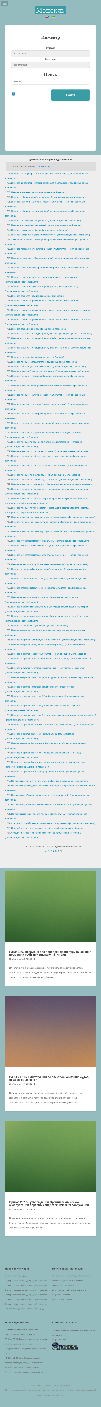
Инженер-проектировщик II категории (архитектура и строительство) (44, 286)
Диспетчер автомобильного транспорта (69, 1290)
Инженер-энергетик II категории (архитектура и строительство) (41, 724)
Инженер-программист (22, 230)
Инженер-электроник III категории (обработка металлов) (38, 588)
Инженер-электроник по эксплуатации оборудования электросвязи (44, 597)
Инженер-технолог (20, 357)
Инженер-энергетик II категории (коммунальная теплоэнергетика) (43, 734)
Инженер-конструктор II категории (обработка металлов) (38, 173)
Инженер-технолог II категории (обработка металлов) (37, 395)
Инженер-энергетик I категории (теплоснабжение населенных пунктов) (45, 706)
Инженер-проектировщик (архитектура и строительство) (38, 268)
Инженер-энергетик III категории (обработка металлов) (37, 771)
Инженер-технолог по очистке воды (28, 475)
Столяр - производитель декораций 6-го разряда (26, 1280)
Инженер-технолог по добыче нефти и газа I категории (38, 456)
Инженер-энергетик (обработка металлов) (31, 654)
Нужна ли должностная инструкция (20, 1334)
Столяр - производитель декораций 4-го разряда (26, 1290)
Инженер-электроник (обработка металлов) (32, 564)
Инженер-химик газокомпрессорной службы (32, 541)
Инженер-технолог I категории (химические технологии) (38, 385)
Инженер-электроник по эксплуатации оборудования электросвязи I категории (49, 607)
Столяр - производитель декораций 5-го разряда (26, 1285)
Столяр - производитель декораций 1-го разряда (26, 1304)
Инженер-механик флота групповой (28, 221)
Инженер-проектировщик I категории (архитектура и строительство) (44, 277)
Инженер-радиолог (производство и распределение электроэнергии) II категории (50, 319)
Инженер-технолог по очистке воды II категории (34, 484)
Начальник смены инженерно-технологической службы (38, 814)
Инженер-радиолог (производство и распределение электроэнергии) (45, 301)
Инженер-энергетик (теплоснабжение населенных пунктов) (40, 658)
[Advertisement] (50, 121)
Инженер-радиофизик (22, 329)
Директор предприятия (62, 1299)
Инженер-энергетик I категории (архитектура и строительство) (41, 677)
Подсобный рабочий (61, 1295)
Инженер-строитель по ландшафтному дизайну (34, 334)
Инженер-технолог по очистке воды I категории (34, 480)
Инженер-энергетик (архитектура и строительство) (35, 640)
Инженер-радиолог (20, 296)
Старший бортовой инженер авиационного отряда (36, 823)
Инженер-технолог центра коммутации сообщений (36, 517)
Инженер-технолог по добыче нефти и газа (32, 451)
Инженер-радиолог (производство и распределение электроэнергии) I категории (50, 310)
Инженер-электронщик (22, 625)
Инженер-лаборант (20, 192)
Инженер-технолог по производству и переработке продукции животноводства (50, 489)
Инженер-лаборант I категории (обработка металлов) (37, 202)
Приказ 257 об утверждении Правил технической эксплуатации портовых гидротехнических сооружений (49, 1203)
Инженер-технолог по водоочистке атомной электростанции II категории (46, 442)
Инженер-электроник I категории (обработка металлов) (38, 569)
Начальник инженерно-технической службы (32, 781)
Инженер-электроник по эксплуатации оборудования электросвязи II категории (49, 616)
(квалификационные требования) (48, 192)
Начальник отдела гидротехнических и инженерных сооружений (42, 786)
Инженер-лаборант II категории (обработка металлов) (37, 211)
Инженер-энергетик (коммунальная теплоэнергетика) (37, 644)
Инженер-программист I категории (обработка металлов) (39, 239)
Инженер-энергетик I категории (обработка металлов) (37, 696)
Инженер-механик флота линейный (28, 225)
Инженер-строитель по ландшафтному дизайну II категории (40, 348)
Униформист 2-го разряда (16, 1276)
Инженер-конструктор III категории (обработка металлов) (39, 183)
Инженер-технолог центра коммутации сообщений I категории (41, 522)
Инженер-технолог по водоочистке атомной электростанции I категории (46, 432)
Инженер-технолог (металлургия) (27, 362)
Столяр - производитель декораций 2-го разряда (26, 1299)
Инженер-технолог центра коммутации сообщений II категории (41, 531)
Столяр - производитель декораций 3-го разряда (26, 1295)
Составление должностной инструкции (21, 1330)
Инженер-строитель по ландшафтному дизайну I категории (40, 338)
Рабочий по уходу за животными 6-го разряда (25, 1309)
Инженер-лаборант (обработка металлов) (31, 197)
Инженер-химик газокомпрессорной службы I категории (38, 545)
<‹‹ (46, 851)
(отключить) (43, 166)
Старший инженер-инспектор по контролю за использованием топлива (46, 833)
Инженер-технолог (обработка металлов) (31, 366)
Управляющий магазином (63, 1285)
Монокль (50, 10)
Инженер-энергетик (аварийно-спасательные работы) (37, 630)
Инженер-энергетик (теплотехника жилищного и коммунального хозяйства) (48, 668)
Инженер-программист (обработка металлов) (33, 235)
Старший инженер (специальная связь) (30, 828)
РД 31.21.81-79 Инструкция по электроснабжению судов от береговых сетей (49, 1078)
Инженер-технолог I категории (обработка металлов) (37, 376)
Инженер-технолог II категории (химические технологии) (38, 404)
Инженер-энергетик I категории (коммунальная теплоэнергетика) (42, 687)
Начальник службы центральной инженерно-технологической (41, 804)
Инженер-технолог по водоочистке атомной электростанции (40, 423)
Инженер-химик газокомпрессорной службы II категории (38, 555)
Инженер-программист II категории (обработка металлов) (39, 249)
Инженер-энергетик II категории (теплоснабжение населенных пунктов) (46, 753)
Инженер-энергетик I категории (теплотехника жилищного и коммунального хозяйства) (53, 715)
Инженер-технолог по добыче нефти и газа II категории (38, 465)
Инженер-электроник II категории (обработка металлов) (38, 578)
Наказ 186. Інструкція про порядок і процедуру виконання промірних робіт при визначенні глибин (50, 953)
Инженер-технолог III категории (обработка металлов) (37, 414)
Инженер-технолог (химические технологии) (32, 371)
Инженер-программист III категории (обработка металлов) (39, 258)
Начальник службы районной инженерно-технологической (39, 795)
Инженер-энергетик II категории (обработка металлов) (37, 743)
